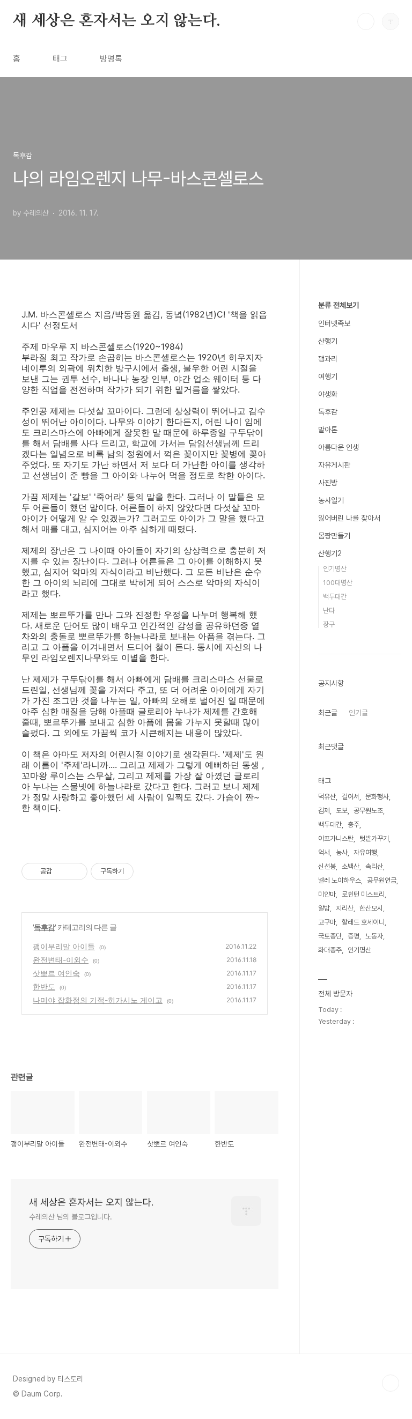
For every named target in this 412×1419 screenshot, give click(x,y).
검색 (366, 21)
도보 (342, 811)
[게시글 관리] (75, 871)
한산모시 (371, 908)
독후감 (44, 927)
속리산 (374, 866)
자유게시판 (334, 465)
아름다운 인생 (338, 447)
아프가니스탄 (336, 838)
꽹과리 (327, 358)
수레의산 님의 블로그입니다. (70, 1217)
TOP (390, 1383)
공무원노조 (368, 811)
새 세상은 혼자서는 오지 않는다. (116, 20)
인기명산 (335, 569)
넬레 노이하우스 (339, 880)
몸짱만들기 (334, 535)
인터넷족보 (334, 323)
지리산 (345, 908)
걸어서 (350, 797)
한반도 (44, 986)
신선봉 (327, 866)
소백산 (350, 866)
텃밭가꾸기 (374, 838)
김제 (324, 811)
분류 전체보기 (338, 305)
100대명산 (337, 583)
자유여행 (365, 852)
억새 (324, 852)
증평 (353, 936)
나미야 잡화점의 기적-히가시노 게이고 (98, 999)
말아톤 (327, 429)
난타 (329, 611)
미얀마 (327, 894)
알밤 (324, 908)
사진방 (327, 482)
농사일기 (331, 500)
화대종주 (330, 950)
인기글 (358, 712)
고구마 (327, 922)
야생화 (327, 394)
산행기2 (330, 553)
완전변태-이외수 (61, 959)
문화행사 (377, 797)
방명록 (111, 59)
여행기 (327, 376)
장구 (329, 624)
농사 (342, 852)
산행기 (327, 341)
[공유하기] (62, 871)
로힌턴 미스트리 (363, 894)
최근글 (327, 712)
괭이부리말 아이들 (64, 946)
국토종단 (330, 936)
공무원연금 (381, 880)
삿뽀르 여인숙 (56, 973)
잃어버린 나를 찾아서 (349, 518)
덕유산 (327, 797)
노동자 (374, 936)
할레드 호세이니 (363, 922)
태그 (60, 59)
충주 (353, 825)
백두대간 (335, 597)
